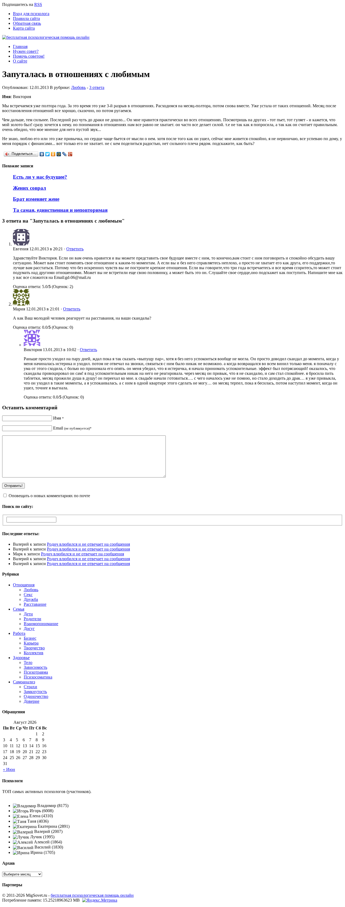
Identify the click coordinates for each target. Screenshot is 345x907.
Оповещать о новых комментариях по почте (49, 495)
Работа (19, 633)
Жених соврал (29, 188)
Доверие (31, 701)
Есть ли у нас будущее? (40, 177)
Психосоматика (38, 677)
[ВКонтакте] (42, 154)
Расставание (35, 604)
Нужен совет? (26, 51)
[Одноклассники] (53, 154)
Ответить (75, 249)
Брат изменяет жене (36, 199)
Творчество (34, 648)
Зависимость (35, 667)
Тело (28, 662)
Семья (18, 609)
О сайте (20, 61)
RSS (38, 4)
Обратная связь (27, 23)
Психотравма (36, 672)
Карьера (31, 643)
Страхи (30, 686)
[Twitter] (47, 154)
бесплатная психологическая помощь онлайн (92, 895)
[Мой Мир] (59, 154)
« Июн (9, 769)
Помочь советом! (28, 56)
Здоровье (21, 657)
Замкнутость (35, 691)
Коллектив (33, 652)
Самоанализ (24, 682)
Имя (58, 418)
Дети (28, 614)
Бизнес (30, 638)
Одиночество (36, 696)
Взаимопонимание (41, 623)
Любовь (78, 87)
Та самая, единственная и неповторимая (60, 210)
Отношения (23, 585)
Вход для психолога (31, 13)
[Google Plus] (70, 154)
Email (72, 428)
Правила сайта (26, 18)
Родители (32, 619)
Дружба (31, 599)
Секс (28, 594)
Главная (20, 46)
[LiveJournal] (64, 154)
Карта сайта (24, 28)
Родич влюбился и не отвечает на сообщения (88, 544)
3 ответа (96, 87)
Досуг (29, 628)
